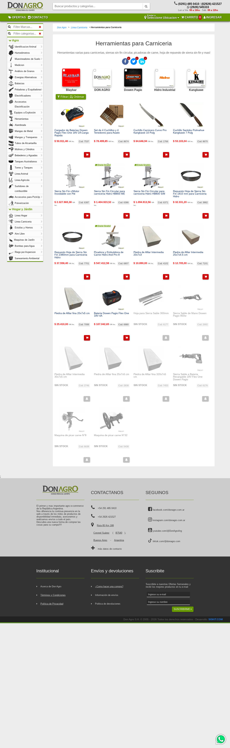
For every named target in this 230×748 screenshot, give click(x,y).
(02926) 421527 (211, 3)
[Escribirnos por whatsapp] (220, 739)
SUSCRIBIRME (182, 609)
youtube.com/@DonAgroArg (167, 531)
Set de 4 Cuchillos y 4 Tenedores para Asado (107, 131)
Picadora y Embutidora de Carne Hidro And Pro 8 (108, 253)
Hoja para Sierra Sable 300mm (151, 313)
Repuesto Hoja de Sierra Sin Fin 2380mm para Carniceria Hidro (70, 255)
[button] (87, 154)
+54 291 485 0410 (107, 508)
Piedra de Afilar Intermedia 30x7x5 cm (69, 375)
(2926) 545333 (199, 7)
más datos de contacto (110, 549)
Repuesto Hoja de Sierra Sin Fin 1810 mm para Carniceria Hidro (189, 194)
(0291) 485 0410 (188, 3)
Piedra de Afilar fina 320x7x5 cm (150, 375)
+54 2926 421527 (107, 516)
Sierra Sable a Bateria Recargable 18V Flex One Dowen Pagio (188, 377)
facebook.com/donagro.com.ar (168, 509)
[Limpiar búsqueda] (40, 27)
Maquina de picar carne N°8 (70, 435)
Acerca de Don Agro (50, 586)
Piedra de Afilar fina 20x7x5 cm (72, 313)
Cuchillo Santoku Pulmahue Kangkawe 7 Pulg (188, 131)
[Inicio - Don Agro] (25, 7)
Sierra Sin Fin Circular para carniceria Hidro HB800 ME (109, 192)
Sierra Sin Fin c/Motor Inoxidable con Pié (66, 192)
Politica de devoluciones (107, 603)
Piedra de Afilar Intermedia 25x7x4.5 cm (188, 253)
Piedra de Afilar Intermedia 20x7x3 (149, 253)
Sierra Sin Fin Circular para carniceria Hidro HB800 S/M (149, 192)
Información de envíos (106, 595)
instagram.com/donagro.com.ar (168, 520)
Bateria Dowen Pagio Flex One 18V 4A (111, 314)
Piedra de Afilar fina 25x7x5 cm (111, 374)
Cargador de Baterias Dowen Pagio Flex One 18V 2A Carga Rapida (71, 133)
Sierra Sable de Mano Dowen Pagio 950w (189, 314)
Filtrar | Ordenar (72, 96)
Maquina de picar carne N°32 (110, 435)
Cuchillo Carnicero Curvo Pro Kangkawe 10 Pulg (150, 131)
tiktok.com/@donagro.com (166, 541)
